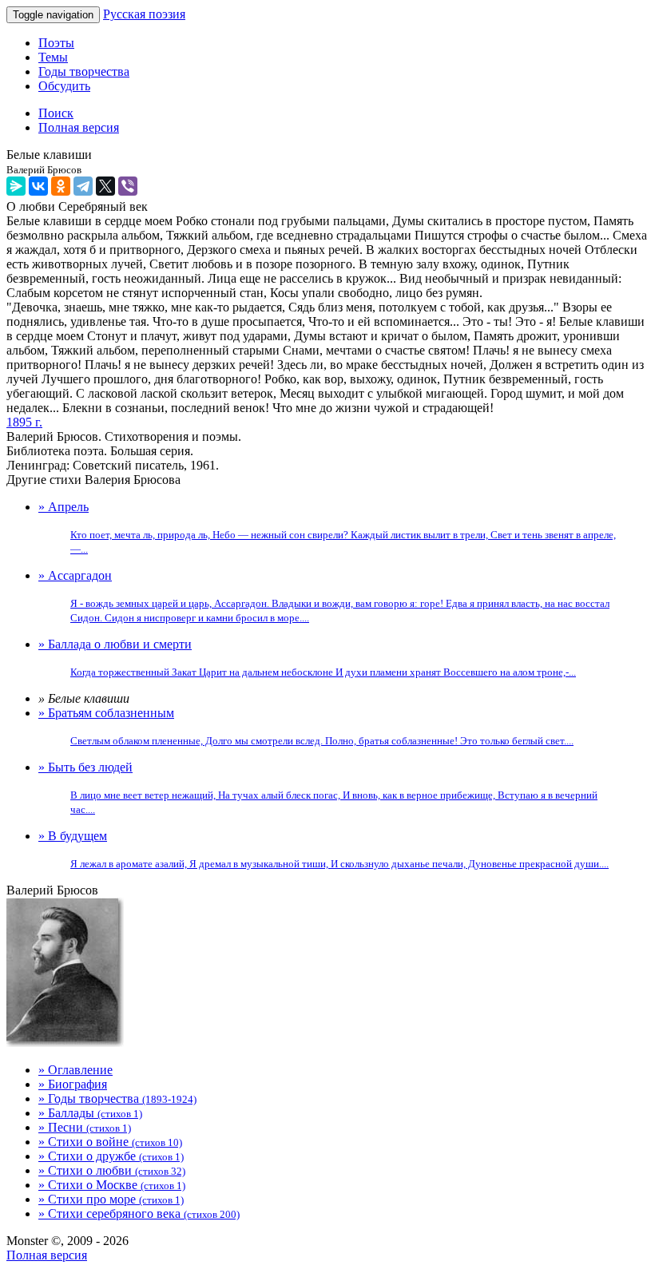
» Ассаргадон (323, 596)
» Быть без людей (317, 787)
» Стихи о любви (111, 1170)
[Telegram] (83, 186)
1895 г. (24, 422)
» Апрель (327, 527)
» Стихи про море (111, 1199)
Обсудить (64, 86)
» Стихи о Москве (111, 1185)
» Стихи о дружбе (111, 1156)
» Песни (84, 1127)
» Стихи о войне (110, 1141)
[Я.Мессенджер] (16, 186)
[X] (105, 186)
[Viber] (127, 186)
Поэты (56, 43)
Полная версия (46, 1255)
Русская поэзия (144, 14)
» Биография (72, 1084)
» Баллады (90, 1113)
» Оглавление (75, 1070)
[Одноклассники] (60, 186)
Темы (53, 57)
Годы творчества (83, 71)
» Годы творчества (117, 1098)
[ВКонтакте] (38, 186)
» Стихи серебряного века (139, 1213)
